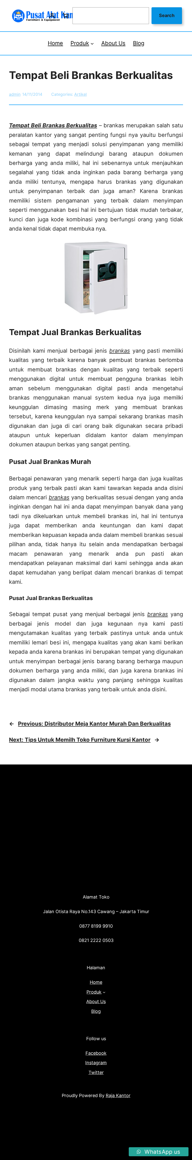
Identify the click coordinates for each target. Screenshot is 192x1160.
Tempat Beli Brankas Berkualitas (53, 125)
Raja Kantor (118, 1095)
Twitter (96, 1072)
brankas (119, 350)
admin (14, 94)
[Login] (52, 16)
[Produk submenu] (92, 43)
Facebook (96, 1053)
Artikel (80, 94)
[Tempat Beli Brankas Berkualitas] (96, 313)
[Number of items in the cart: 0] (65, 16)
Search (166, 15)
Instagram (96, 1062)
